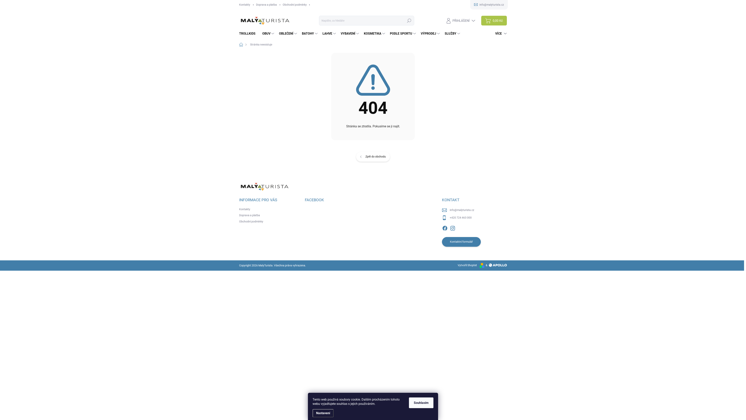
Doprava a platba (266, 4)
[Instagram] (453, 227)
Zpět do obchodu (375, 156)
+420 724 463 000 (461, 217)
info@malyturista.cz (462, 210)
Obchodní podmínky (295, 4)
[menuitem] (248, 33)
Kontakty (244, 4)
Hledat (409, 20)
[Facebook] (445, 227)
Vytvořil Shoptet (467, 265)
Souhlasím (421, 403)
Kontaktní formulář (461, 241)
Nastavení (323, 413)
